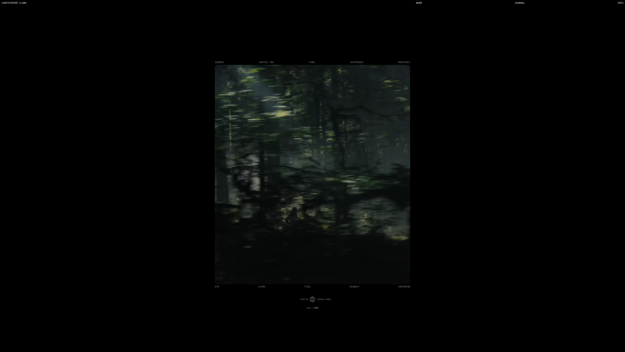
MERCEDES (404, 62)
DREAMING (404, 286)
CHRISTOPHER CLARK (14, 2)
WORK (419, 2)
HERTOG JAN (266, 62)
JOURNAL (520, 2)
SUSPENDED (356, 62)
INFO (620, 2)
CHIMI (261, 286)
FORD (312, 62)
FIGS (307, 286)
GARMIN (219, 62)
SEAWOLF (354, 286)
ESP (217, 286)
